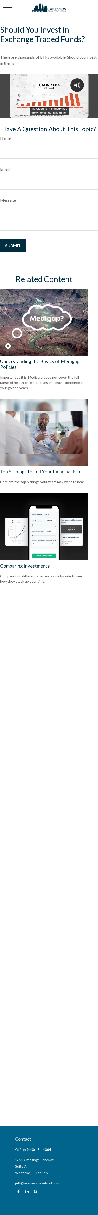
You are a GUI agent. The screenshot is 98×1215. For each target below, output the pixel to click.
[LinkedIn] (27, 1191)
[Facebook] (18, 1191)
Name (5, 138)
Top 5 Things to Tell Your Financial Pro (40, 471)
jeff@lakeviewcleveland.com (37, 1183)
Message (8, 200)
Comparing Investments (25, 566)
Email (5, 169)
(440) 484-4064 (39, 1149)
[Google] (35, 1191)
